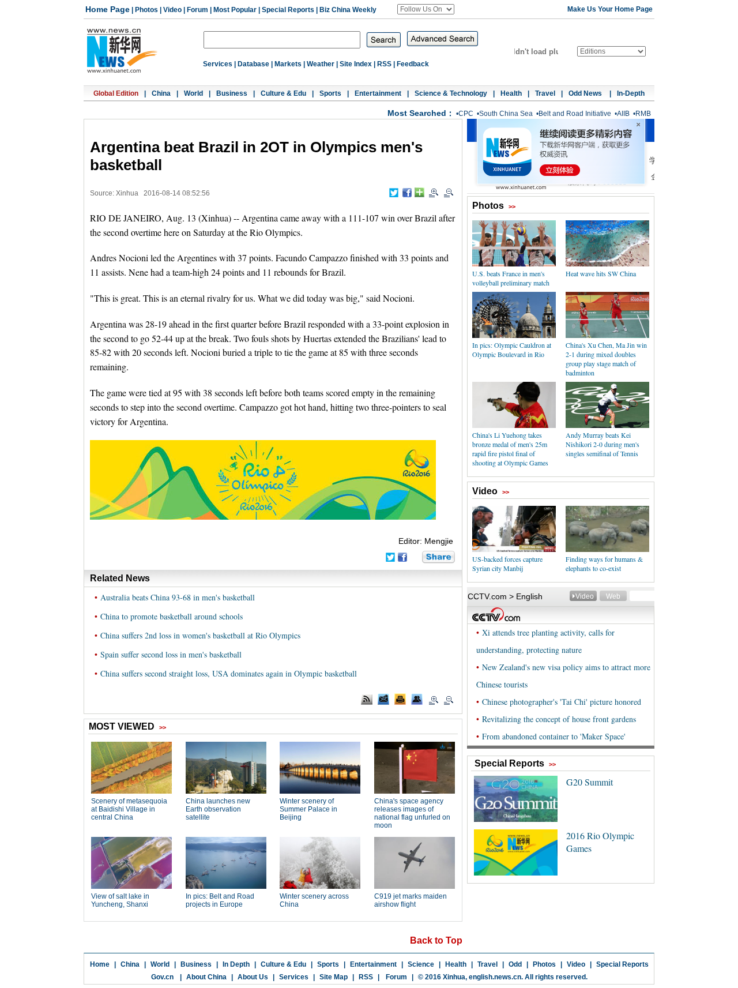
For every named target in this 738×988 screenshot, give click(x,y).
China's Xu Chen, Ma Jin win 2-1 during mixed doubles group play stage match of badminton (606, 358)
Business (231, 93)
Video (172, 10)
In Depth (236, 964)
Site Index (356, 64)
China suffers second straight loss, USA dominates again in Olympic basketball (228, 673)
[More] (419, 192)
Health (511, 93)
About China (206, 977)
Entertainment (378, 93)
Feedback (413, 64)
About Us (253, 977)
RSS (384, 64)
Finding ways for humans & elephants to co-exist (604, 563)
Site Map (333, 977)
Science (421, 964)
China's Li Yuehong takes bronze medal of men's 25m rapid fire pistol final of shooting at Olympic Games (510, 448)
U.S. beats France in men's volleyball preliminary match (510, 278)
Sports (330, 93)
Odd (515, 964)
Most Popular (235, 10)
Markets (288, 64)
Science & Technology (451, 93)
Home (100, 964)
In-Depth (631, 93)
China (161, 93)
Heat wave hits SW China (601, 273)
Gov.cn (162, 977)
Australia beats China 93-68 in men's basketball (177, 597)
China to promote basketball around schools (171, 616)
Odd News (586, 93)
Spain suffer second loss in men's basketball (171, 654)
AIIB (623, 114)
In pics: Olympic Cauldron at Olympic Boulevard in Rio (511, 349)
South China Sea (506, 114)
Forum (197, 10)
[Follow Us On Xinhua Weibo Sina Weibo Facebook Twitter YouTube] (425, 9)
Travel (545, 93)
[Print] (400, 699)
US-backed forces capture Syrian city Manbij (507, 563)
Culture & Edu (283, 93)
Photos (146, 10)
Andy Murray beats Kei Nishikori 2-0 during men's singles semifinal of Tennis (602, 444)
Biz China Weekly (347, 10)
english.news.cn (495, 977)
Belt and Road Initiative (575, 114)
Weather (320, 64)
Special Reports (288, 10)
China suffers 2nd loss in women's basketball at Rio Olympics (200, 635)
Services (217, 64)
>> (512, 206)
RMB (643, 114)
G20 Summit (589, 782)
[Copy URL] (417, 699)
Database (253, 64)
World (193, 93)
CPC (465, 114)
